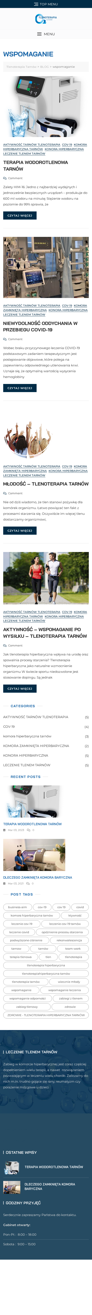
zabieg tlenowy (27, 1006)
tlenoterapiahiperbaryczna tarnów (46, 973)
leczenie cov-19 (21, 923)
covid (80, 907)
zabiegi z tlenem (71, 998)
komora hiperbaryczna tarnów (27, 736)
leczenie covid (19, 932)
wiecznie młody (69, 981)
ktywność (75, 915)
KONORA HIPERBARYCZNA (64, 149)
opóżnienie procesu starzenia (62, 932)
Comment (15, 178)
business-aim (17, 907)
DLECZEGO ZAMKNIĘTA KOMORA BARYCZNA (37, 877)
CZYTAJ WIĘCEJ (19, 215)
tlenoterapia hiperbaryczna (46, 965)
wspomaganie (21, 990)
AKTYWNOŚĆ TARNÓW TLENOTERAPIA (31, 144)
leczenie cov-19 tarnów (65, 923)
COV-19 (67, 144)
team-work (73, 948)
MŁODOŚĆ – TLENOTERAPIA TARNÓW (46, 484)
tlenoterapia (73, 957)
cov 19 (61, 907)
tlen (48, 957)
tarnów (43, 948)
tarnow (16, 948)
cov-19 (42, 907)
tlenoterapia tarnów (26, 981)
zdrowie (70, 1006)
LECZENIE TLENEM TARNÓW (24, 153)
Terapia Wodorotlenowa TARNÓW (32, 824)
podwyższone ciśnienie (26, 940)
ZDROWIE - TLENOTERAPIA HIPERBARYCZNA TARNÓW (46, 1015)
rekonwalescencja (69, 940)
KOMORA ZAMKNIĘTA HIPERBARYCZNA (36, 746)
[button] (46, 34)
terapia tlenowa (21, 957)
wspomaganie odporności (27, 998)
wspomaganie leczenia (64, 990)
